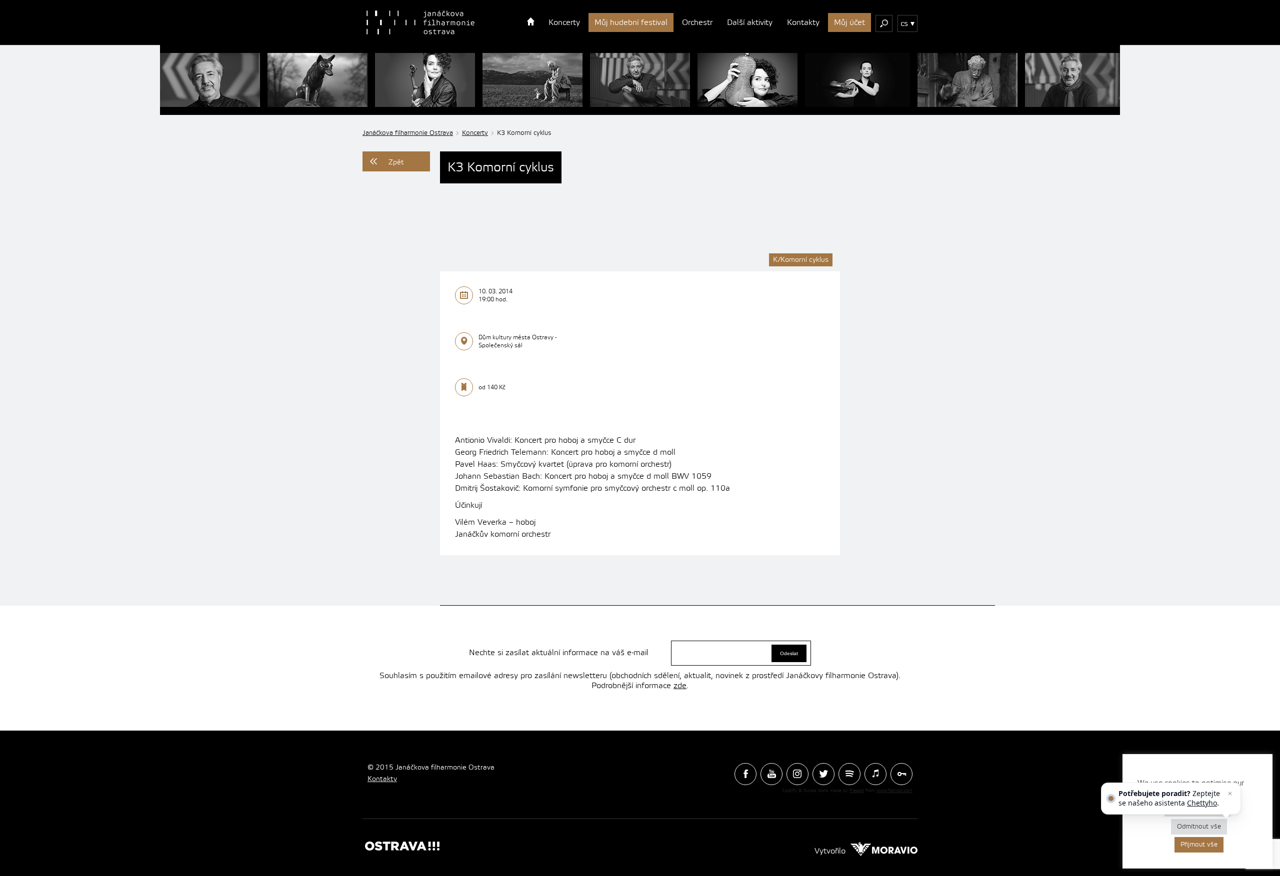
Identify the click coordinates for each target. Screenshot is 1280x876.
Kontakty (803, 22)
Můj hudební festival (631, 22)
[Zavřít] (1230, 793)
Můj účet (849, 22)
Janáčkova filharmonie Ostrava (407, 133)
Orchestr (697, 22)
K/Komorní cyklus (800, 259)
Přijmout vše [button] (1199, 845)
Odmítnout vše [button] (1199, 827)
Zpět (396, 162)
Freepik (857, 791)
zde (680, 686)
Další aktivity (749, 22)
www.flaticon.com (894, 791)
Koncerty (564, 22)
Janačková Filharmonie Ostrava (420, 22)
